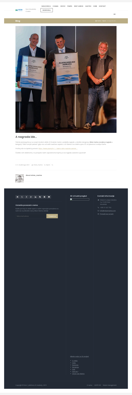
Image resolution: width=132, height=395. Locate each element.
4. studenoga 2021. (23, 165)
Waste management (110, 385)
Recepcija (75, 367)
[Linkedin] (35, 197)
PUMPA (69, 6)
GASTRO (88, 6)
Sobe (74, 363)
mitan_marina (37, 165)
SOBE (95, 6)
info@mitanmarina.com (108, 211)
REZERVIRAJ (47, 10)
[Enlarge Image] (66, 79)
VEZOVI (62, 6)
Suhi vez (75, 371)
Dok (73, 369)
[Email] (17, 197)
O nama (89, 385)
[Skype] (40, 197)
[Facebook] (26, 197)
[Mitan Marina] (18, 10)
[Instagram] (44, 197)
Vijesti (48, 165)
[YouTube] (49, 197)
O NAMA (55, 6)
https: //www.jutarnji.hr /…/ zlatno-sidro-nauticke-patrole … (58, 148)
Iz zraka (74, 361)
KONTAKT (102, 6)
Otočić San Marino (78, 374)
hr (115, 14)
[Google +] (31, 197)
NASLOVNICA (46, 6)
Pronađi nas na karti (106, 214)
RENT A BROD (78, 6)
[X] (22, 197)
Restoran (75, 365)
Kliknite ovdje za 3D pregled (79, 356)
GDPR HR (97, 385)
